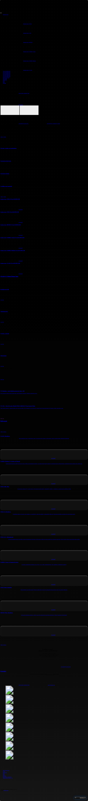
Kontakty (3, 671)
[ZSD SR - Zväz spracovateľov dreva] (9, 712)
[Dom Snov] (9, 768)
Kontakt (4, 775)
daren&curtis (6, 790)
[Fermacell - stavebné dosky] (9, 694)
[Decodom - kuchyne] (9, 749)
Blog (4, 774)
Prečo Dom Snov (6, 770)
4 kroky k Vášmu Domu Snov (9, 276)
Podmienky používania (7, 776)
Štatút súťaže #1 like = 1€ (8, 778)
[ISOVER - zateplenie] (9, 740)
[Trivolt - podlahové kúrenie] (9, 759)
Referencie (3, 421)
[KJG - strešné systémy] (9, 703)
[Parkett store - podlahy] (9, 731)
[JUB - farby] (9, 722)
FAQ (4, 773)
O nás (4, 771)
